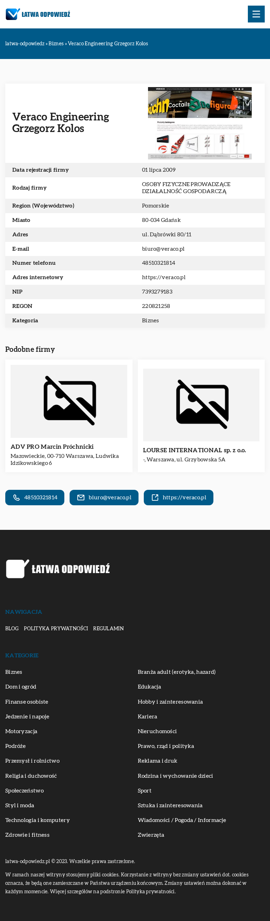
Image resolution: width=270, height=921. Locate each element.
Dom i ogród (20, 687)
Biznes (150, 320)
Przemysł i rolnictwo (32, 761)
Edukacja (149, 687)
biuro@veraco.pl (163, 249)
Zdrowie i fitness (27, 835)
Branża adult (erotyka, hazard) (177, 672)
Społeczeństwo (24, 791)
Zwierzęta (151, 835)
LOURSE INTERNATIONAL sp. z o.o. (194, 450)
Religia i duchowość (31, 776)
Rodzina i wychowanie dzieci (175, 776)
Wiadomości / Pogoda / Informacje (182, 820)
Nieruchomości (157, 731)
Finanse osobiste (27, 702)
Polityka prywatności (56, 628)
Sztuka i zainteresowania (170, 805)
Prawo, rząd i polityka (166, 746)
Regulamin (108, 628)
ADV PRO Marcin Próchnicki (52, 447)
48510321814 (158, 263)
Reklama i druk (158, 761)
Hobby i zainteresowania (170, 702)
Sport (145, 791)
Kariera (148, 716)
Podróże (15, 746)
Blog (12, 628)
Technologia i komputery (37, 820)
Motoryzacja (21, 731)
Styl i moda (19, 805)
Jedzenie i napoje (27, 716)
